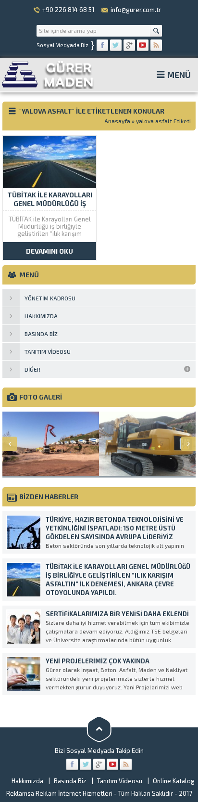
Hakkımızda (27, 781)
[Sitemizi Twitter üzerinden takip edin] (116, 45)
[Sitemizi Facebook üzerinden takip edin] (102, 45)
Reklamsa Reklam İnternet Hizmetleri (59, 793)
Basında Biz (70, 781)
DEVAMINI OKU (49, 251)
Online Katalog (174, 781)
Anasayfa (117, 120)
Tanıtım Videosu (119, 781)
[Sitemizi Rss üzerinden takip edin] (156, 45)
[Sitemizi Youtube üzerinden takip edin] (142, 45)
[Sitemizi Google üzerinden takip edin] (129, 45)
